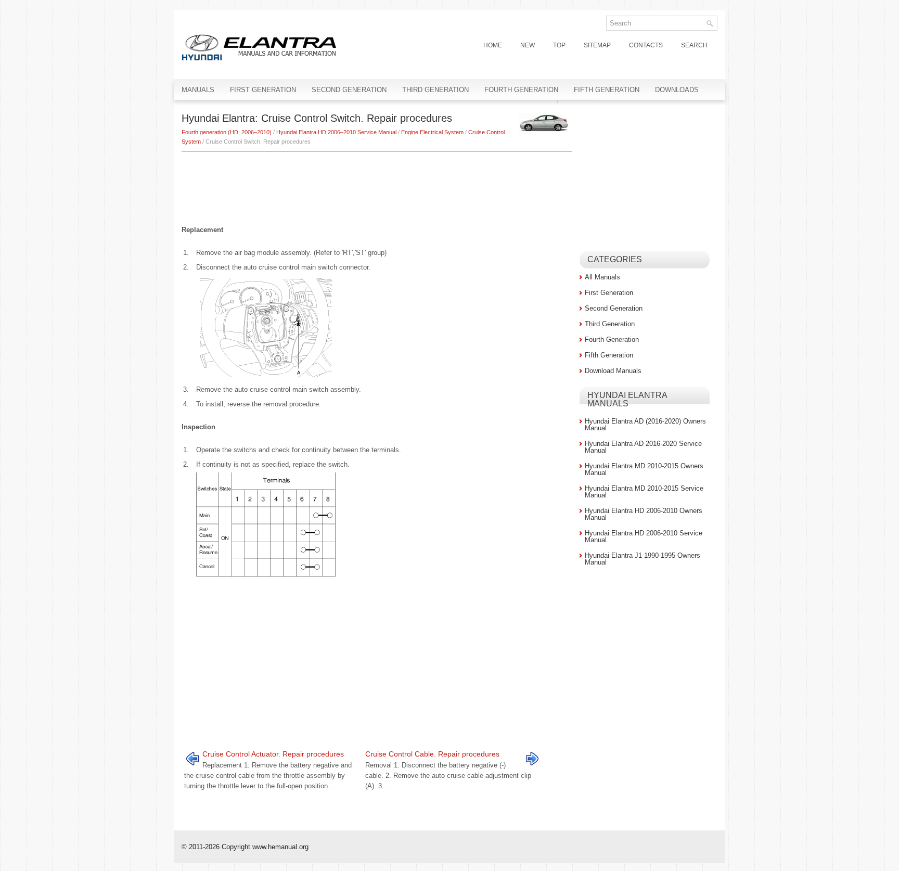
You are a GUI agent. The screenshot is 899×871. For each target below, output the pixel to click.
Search (694, 45)
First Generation (263, 90)
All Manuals (602, 277)
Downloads (677, 90)
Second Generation (349, 90)
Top (559, 45)
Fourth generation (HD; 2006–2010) (227, 132)
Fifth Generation (606, 90)
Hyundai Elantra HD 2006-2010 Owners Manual (643, 514)
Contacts (646, 45)
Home (492, 45)
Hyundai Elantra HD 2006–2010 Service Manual (336, 132)
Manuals (198, 90)
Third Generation (435, 90)
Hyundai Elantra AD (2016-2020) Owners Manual (645, 424)
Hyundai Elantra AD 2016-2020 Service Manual (643, 447)
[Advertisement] (377, 183)
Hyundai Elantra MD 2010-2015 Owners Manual (644, 469)
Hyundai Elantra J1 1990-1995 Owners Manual (642, 559)
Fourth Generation (521, 90)
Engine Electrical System (432, 132)
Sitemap (597, 45)
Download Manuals (613, 371)
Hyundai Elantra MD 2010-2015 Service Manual (644, 491)
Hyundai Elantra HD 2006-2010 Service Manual (643, 536)
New (527, 45)
